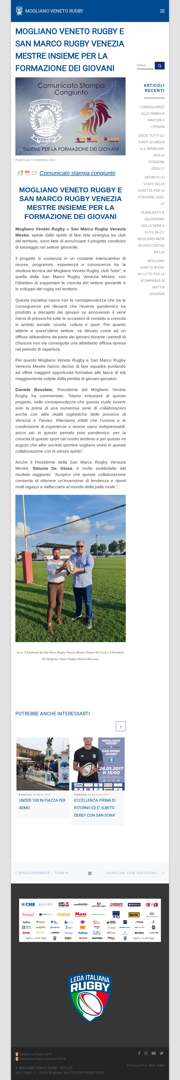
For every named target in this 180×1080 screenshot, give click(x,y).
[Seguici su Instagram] (146, 1053)
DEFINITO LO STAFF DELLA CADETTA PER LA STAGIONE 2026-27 (151, 190)
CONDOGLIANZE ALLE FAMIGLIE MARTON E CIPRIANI (152, 116)
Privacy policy (137, 1065)
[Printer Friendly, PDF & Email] (27, 172)
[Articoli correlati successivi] (121, 726)
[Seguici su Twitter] (162, 1053)
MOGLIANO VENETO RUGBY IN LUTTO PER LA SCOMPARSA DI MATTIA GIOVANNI (151, 277)
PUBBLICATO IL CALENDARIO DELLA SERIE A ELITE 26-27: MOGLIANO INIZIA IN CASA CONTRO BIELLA (151, 232)
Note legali (157, 1065)
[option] (90, 998)
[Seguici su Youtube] (153, 1053)
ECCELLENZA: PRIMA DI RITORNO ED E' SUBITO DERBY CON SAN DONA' (94, 807)
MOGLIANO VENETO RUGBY (38, 1068)
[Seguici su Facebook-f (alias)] (139, 1053)
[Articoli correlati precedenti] (110, 726)
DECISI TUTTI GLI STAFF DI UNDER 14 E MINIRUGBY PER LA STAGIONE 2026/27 (151, 152)
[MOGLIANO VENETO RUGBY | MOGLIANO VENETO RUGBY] (19, 10)
